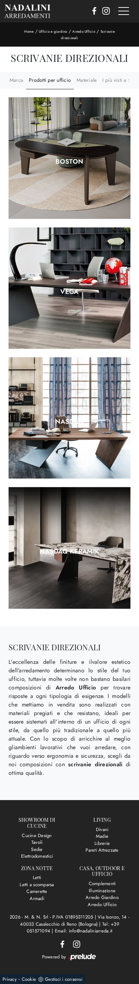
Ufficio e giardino (53, 31)
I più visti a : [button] (115, 80)
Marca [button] (16, 80)
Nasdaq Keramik (69, 551)
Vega (69, 292)
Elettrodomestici (37, 856)
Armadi (37, 898)
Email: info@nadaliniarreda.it (83, 930)
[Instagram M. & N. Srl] (104, 11)
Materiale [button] (87, 80)
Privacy (9, 979)
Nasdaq (69, 421)
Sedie (36, 849)
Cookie (29, 979)
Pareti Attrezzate (102, 850)
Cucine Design (37, 835)
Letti (37, 877)
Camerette (36, 891)
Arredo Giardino (102, 897)
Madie (102, 836)
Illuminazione (102, 890)
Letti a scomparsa (37, 884)
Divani (102, 829)
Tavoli (37, 842)
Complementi (102, 883)
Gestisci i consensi (63, 979)
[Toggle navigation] (123, 11)
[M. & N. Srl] (27, 11)
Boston (69, 161)
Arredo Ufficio (83, 31)
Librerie (102, 843)
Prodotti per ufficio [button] (50, 80)
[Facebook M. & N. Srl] (92, 11)
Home (29, 31)
